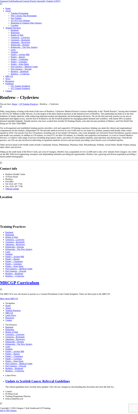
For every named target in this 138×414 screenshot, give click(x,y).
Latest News (10, 315)
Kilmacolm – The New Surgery (24, 47)
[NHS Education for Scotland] (1, 4)
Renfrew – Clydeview (20, 74)
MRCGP (9, 76)
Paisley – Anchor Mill (20, 54)
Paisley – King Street (20, 64)
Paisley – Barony (18, 57)
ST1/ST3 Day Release (20, 20)
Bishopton (15, 33)
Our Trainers (16, 18)
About (8, 11)
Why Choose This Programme (24, 16)
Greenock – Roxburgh (20, 40)
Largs (13, 49)
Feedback (9, 83)
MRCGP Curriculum (19, 282)
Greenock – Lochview (20, 37)
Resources (9, 81)
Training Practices (13, 28)
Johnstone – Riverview (20, 42)
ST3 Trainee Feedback (20, 88)
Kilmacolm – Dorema (20, 45)
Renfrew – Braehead (19, 71)
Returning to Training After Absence (26, 23)
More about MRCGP (9, 298)
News (7, 79)
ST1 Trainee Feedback (20, 86)
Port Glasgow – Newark (21, 69)
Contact (8, 91)
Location (14, 25)
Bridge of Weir (17, 35)
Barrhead (15, 30)
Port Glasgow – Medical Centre (24, 66)
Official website (12, 189)
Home (8, 8)
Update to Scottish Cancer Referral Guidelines (37, 381)
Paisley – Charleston (19, 59)
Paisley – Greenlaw (19, 62)
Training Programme (19, 13)
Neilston (14, 52)
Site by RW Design (8, 410)
